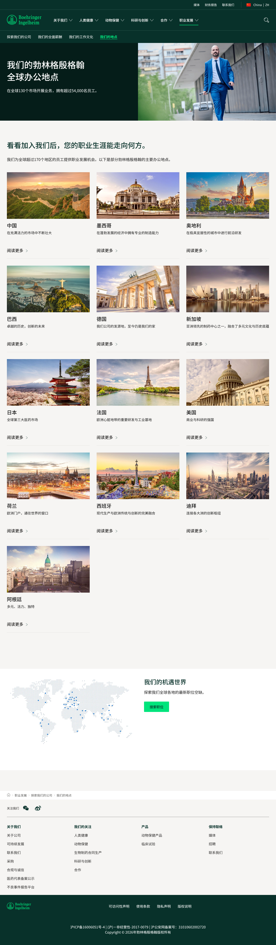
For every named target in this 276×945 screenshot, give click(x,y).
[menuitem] (197, 5)
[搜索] (266, 20)
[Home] (8, 795)
